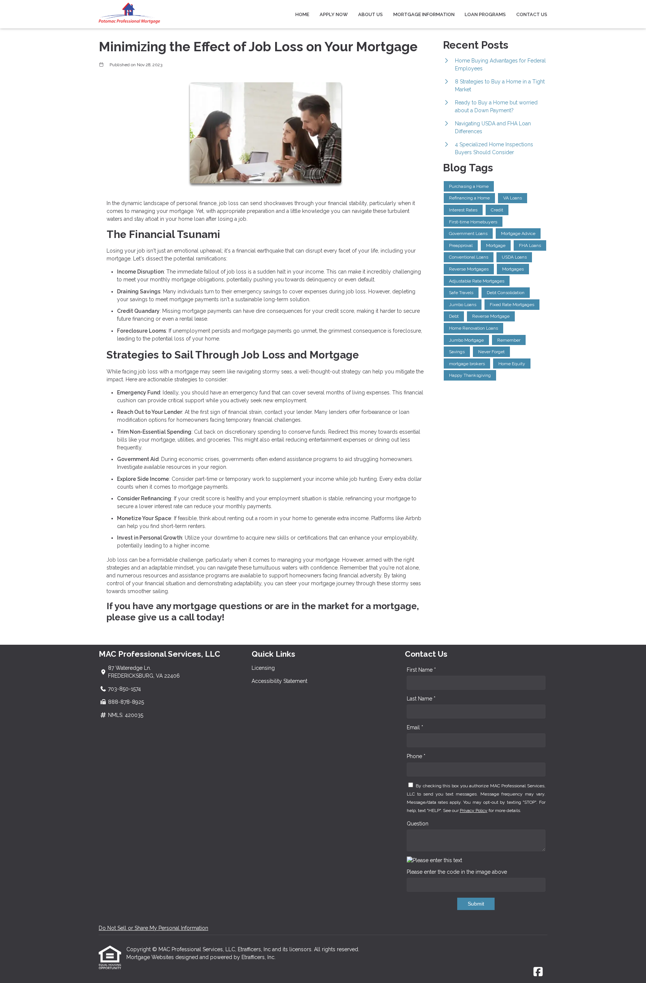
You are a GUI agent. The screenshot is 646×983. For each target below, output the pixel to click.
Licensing (263, 668)
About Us (370, 14)
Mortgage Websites (150, 957)
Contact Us (531, 14)
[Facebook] (538, 972)
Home (302, 14)
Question (417, 824)
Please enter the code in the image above (457, 872)
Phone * (416, 756)
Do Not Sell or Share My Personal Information (153, 928)
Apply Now (334, 14)
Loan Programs (485, 14)
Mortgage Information (424, 14)
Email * (415, 727)
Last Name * (421, 699)
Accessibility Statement (279, 681)
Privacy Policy (473, 810)
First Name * (421, 670)
